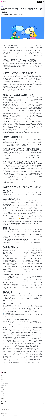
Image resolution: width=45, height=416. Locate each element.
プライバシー (10, 415)
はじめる (39, 1)
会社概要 (2, 393)
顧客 (2, 387)
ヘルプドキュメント (4, 383)
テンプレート (3, 389)
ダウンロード (3, 381)
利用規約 (15, 415)
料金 (2, 377)
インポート (3, 395)
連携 (2, 391)
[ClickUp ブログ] (3, 1)
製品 (2, 379)
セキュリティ (3, 415)
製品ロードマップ (4, 385)
